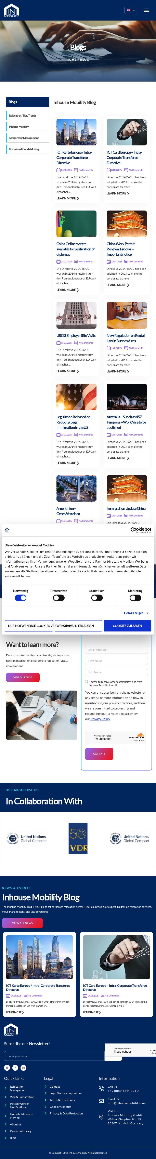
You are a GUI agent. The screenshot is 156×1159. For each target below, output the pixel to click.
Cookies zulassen (127, 626)
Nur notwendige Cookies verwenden (30, 626)
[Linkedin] (23, 1068)
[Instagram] (15, 1068)
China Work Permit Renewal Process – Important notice (121, 248)
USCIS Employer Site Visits (75, 335)
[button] (131, 10)
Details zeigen (133, 613)
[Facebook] (7, 1068)
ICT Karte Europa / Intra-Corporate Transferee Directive (74, 157)
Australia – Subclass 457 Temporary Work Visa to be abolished (126, 422)
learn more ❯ (67, 198)
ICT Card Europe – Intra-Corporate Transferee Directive (124, 157)
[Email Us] (101, 1100)
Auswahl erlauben (78, 626)
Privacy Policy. (100, 719)
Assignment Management (24, 138)
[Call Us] (101, 1088)
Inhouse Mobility (18, 126)
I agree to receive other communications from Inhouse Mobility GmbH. (115, 683)
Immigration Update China (126, 508)
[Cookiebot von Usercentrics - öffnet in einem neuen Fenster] (133, 530)
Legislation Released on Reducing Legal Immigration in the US (73, 422)
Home (72, 59)
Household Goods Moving (24, 149)
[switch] (59, 598)
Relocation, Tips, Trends (22, 115)
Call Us (112, 1086)
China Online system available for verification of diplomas (75, 248)
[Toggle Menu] (146, 10)
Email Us (113, 1099)
